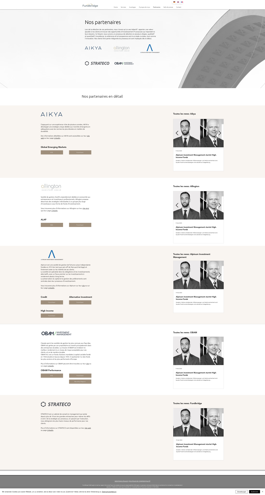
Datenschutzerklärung (109, 492)
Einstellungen (241, 492)
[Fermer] (262, 491)
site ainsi (86, 208)
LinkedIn (57, 138)
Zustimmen (254, 492)
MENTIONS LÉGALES (121, 481)
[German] (174, 2)
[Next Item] (219, 133)
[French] (181, 2)
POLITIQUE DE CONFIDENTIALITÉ (139, 481)
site (83, 285)
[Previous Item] (177, 133)
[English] (177, 2)
